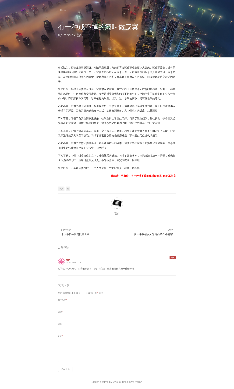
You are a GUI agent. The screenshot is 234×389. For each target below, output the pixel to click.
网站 (60, 324)
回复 (173, 257)
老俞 (79, 35)
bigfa (131, 382)
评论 (60, 336)
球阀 (68, 259)
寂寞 (61, 188)
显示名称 (62, 300)
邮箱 (60, 312)
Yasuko (117, 382)
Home (63, 10)
